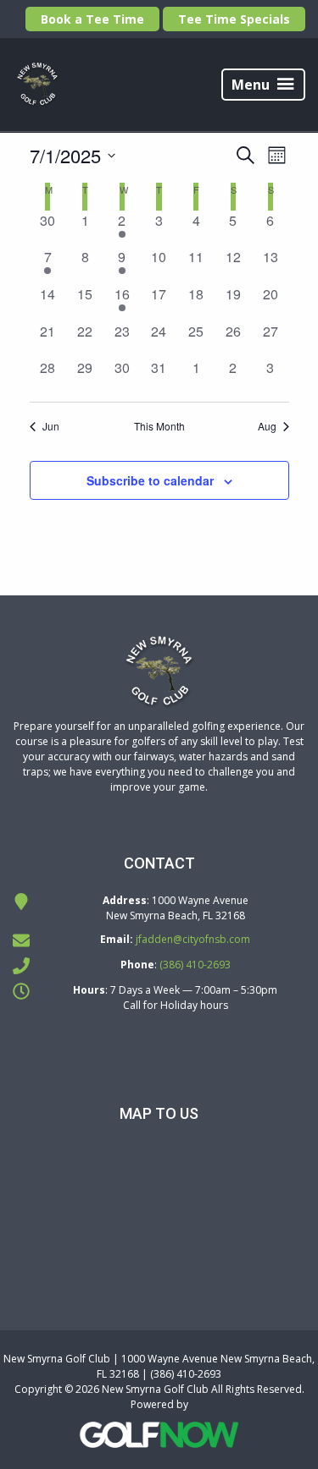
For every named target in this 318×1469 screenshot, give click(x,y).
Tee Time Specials (234, 19)
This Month (159, 426)
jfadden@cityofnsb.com (193, 939)
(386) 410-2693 (195, 964)
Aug (267, 426)
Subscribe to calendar (150, 480)
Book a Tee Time (92, 19)
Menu (251, 84)
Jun (50, 426)
